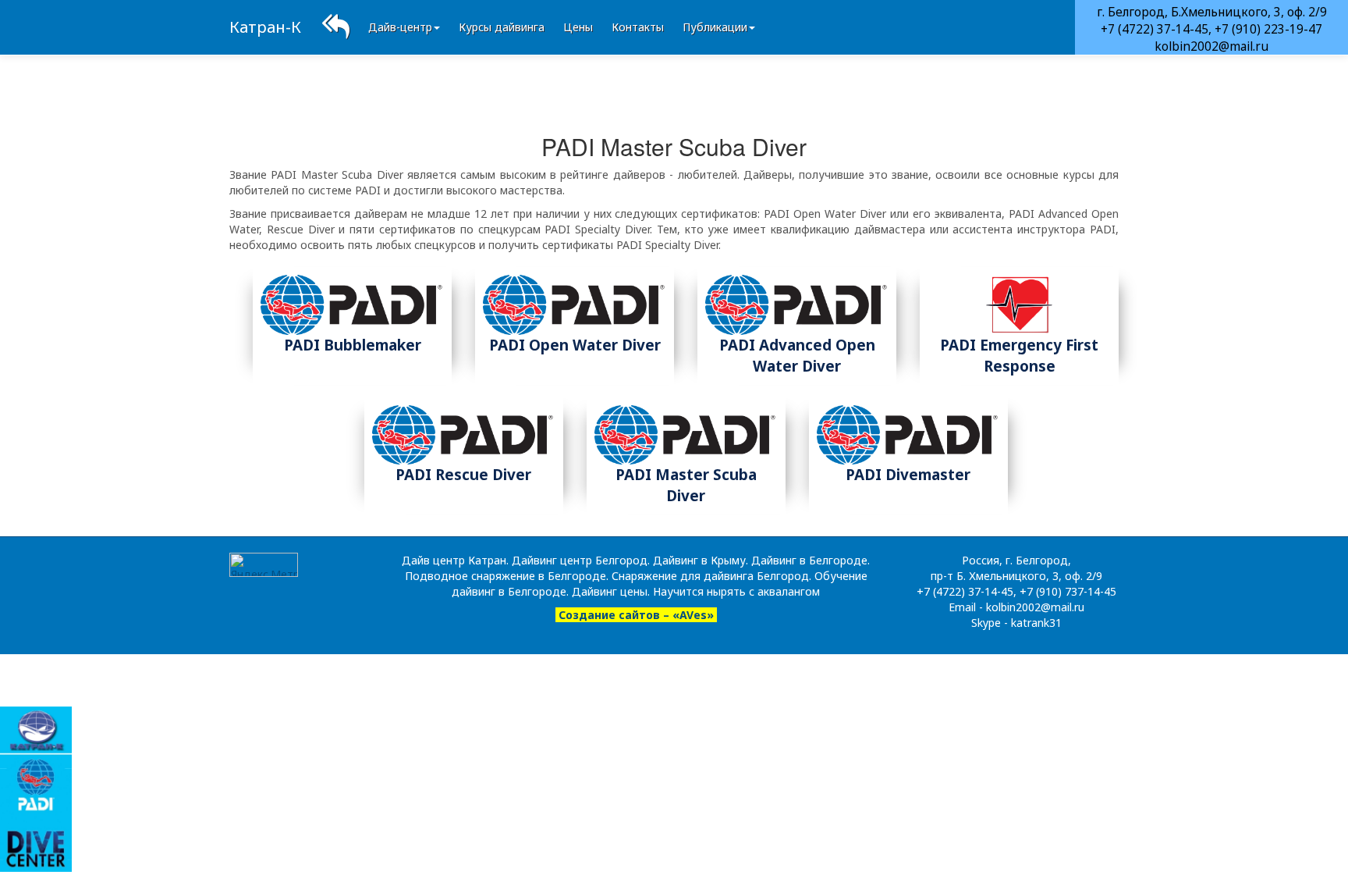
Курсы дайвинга (502, 27)
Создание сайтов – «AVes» (636, 614)
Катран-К (265, 26)
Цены (578, 27)
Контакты (638, 27)
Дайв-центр (400, 27)
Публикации (715, 27)
